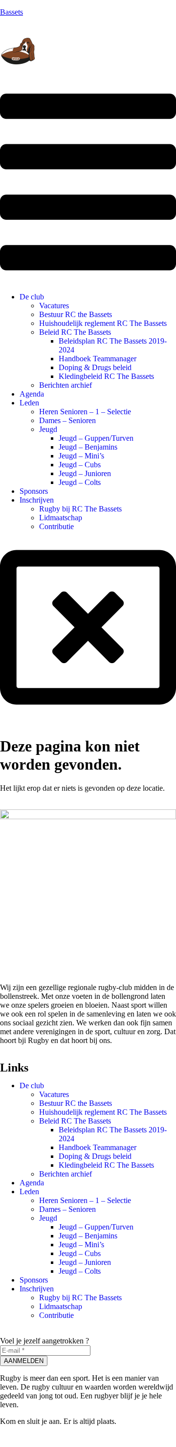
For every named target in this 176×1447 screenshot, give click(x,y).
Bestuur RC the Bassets (75, 314)
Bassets (11, 12)
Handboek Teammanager (97, 358)
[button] (88, 183)
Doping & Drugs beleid (95, 367)
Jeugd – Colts (80, 482)
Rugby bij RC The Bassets (80, 509)
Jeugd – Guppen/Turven (96, 438)
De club (32, 297)
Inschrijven (37, 500)
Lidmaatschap (60, 517)
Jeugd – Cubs (80, 464)
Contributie (56, 526)
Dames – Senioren (67, 420)
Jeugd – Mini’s (81, 456)
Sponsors (34, 491)
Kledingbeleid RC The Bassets (106, 376)
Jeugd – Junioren (85, 473)
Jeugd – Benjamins (88, 447)
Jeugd (48, 429)
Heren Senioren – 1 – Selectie (85, 411)
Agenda (32, 394)
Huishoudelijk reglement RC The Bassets (103, 323)
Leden (29, 403)
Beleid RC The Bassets (75, 332)
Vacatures (54, 305)
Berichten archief (65, 385)
